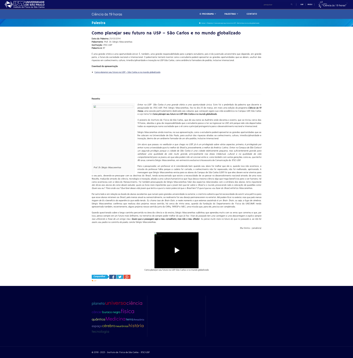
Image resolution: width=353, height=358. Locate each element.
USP (301, 4)
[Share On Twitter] (119, 277)
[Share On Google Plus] (127, 277)
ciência (134, 302)
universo (115, 302)
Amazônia (139, 319)
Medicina (115, 318)
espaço (97, 326)
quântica (98, 319)
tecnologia (100, 331)
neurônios (122, 326)
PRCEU (310, 4)
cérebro (108, 325)
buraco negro (111, 312)
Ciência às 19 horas (107, 14)
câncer (97, 312)
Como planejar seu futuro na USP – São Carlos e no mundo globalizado (127, 72)
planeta (98, 303)
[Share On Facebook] (112, 277)
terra (129, 319)
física (127, 311)
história (136, 325)
